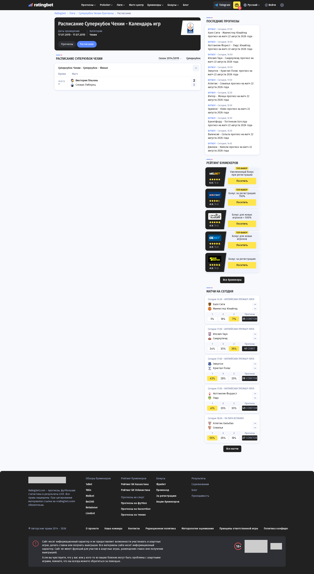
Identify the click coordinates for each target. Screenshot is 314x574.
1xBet (89, 484)
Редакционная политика (161, 528)
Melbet (90, 495)
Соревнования (200, 484)
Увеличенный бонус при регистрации (242, 173)
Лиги (119, 5)
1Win (88, 490)
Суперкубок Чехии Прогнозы (96, 13)
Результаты (199, 478)
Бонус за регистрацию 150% (242, 195)
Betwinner (92, 507)
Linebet (90, 513)
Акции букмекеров (167, 501)
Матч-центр (136, 5)
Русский (252, 5)
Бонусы (172, 5)
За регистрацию (166, 495)
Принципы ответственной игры (239, 528)
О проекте (92, 528)
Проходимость (200, 495)
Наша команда (113, 528)
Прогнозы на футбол (134, 503)
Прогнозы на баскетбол (135, 509)
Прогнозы (67, 44)
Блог (186, 5)
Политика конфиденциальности (283, 528)
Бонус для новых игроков (242, 238)
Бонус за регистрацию (242, 259)
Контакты (134, 528)
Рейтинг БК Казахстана (135, 484)
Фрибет (161, 484)
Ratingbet (60, 13)
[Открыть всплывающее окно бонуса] (236, 5)
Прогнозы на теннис (133, 514)
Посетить (242, 181)
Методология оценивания (198, 528)
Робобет (105, 5)
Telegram (224, 5)
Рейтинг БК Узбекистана (135, 490)
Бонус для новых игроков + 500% (242, 216)
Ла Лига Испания (234, 418)
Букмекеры (154, 5)
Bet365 (90, 501)
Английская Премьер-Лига (239, 299)
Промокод (162, 490)
